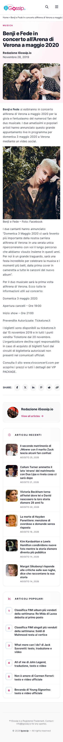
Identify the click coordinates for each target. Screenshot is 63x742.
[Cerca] (47, 7)
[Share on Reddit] (49, 387)
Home (6, 17)
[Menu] (56, 7)
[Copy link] (57, 387)
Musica (8, 25)
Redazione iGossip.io (17, 53)
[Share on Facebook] (17, 387)
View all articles (30, 416)
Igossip (25, 730)
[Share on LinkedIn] (33, 387)
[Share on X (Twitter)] (25, 387)
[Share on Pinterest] (41, 387)
